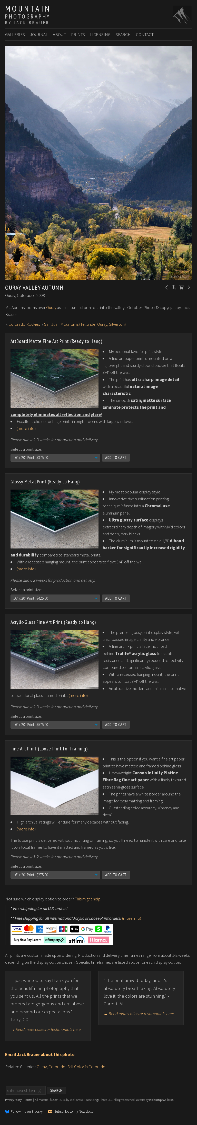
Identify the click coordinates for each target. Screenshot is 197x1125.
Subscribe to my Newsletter (74, 1111)
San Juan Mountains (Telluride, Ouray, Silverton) (85, 324)
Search (123, 34)
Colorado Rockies (24, 324)
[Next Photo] (188, 287)
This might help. (88, 899)
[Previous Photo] (166, 287)
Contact (145, 34)
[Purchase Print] (181, 287)
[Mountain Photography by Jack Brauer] (182, 21)
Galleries (15, 34)
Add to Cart (116, 457)
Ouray (51, 307)
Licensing (100, 34)
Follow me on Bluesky (27, 1112)
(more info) (26, 428)
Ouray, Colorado (51, 1066)
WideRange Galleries (161, 1100)
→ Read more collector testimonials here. (46, 1029)
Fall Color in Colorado (86, 1066)
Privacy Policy (13, 1100)
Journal (39, 34)
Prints (78, 34)
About (59, 34)
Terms (28, 1100)
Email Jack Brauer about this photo (40, 1054)
